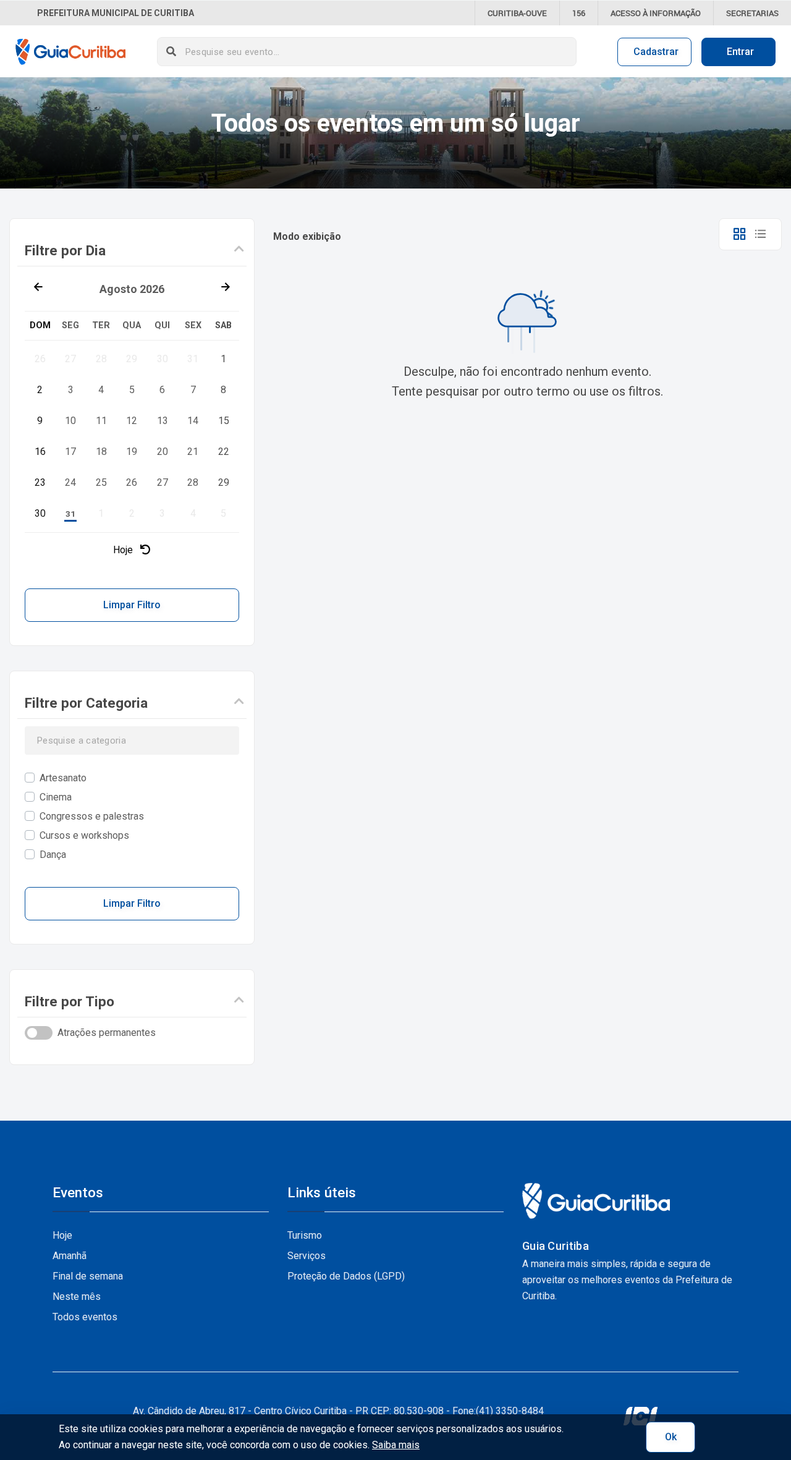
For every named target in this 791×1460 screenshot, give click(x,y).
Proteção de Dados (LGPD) (346, 1276)
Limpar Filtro (132, 605)
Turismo (304, 1235)
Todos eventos (85, 1317)
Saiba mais (396, 1445)
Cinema (56, 797)
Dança (53, 854)
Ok (671, 1437)
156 (578, 13)
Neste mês (77, 1296)
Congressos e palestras (92, 816)
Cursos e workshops (84, 835)
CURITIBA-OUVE (517, 13)
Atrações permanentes (106, 1032)
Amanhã (70, 1256)
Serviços (306, 1256)
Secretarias (752, 13)
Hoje (124, 550)
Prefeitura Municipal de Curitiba (115, 13)
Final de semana (88, 1276)
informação (656, 13)
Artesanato (63, 778)
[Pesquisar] (171, 52)
